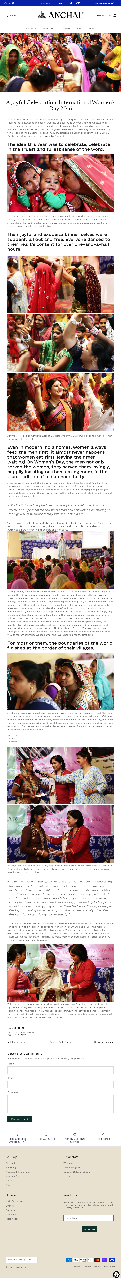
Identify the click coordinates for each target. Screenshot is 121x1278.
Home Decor (49, 28)
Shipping (11, 1168)
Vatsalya (49, 136)
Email (10, 1078)
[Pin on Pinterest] (23, 1028)
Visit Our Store (14, 1201)
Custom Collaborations (76, 1172)
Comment (13, 1092)
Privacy (97, 1266)
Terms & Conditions (82, 1266)
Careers (10, 1210)
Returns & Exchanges (18, 1172)
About (91, 28)
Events (10, 1206)
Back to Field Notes (60, 1042)
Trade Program (71, 1168)
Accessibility (109, 1266)
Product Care (13, 1176)
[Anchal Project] (61, 15)
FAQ (8, 1185)
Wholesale (69, 1163)
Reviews (10, 1181)
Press (66, 1176)
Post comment (19, 1119)
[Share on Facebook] (19, 1028)
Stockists (11, 1214)
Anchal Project (19, 1267)
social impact (20, 1035)
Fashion (66, 28)
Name (10, 1064)
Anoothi (61, 136)
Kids (79, 28)
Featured (31, 28)
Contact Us (12, 1163)
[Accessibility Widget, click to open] (116, 1274)
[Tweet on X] (15, 1028)
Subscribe (89, 1229)
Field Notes (12, 1219)
